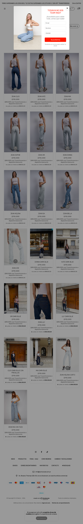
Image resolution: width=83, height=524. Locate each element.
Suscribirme (55, 40)
